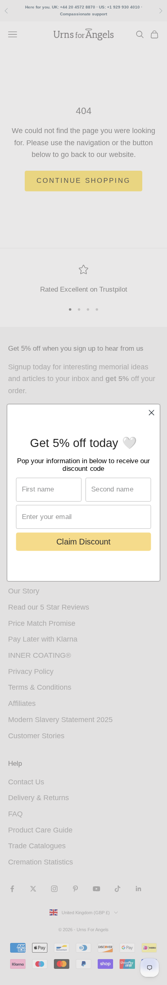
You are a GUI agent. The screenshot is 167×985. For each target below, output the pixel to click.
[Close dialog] (151, 412)
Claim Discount (83, 541)
